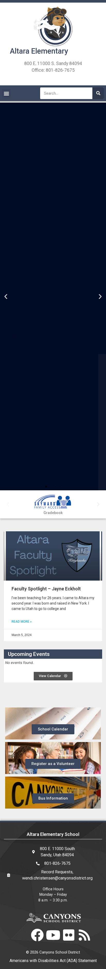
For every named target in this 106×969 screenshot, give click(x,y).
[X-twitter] (21, 935)
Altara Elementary (39, 51)
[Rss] (84, 935)
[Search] (98, 93)
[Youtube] (53, 935)
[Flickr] (68, 935)
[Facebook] (37, 935)
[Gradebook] (53, 502)
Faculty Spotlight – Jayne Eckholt (46, 588)
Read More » (22, 621)
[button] (6, 93)
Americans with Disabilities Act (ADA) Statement (53, 960)
